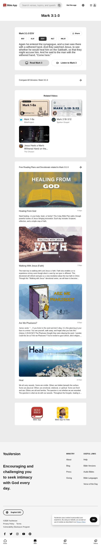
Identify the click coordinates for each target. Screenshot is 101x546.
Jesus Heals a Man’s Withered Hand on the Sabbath (35, 147)
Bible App (37, 420)
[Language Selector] (83, 5)
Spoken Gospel (63, 122)
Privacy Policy (8, 524)
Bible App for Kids (62, 420)
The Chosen (29, 152)
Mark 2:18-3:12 (67, 119)
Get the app (71, 5)
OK (93, 520)
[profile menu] (93, 5)
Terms (18, 524)
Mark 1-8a (32, 119)
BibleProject (29, 122)
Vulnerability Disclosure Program (16, 527)
